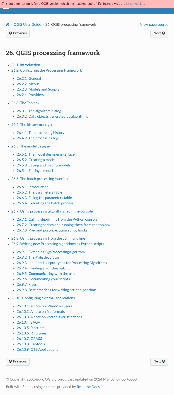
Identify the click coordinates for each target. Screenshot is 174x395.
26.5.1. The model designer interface (46, 154)
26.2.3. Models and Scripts (38, 89)
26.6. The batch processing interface (40, 179)
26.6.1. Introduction (32, 187)
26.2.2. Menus (28, 84)
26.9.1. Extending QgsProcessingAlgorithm (51, 252)
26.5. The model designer (31, 146)
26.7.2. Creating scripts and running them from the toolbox (64, 225)
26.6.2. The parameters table (39, 192)
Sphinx (27, 387)
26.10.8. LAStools (31, 344)
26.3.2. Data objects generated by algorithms (52, 116)
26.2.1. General (29, 78)
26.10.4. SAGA (28, 322)
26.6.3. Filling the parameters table (44, 198)
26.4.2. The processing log (37, 138)
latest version (135, 3)
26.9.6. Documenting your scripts (43, 279)
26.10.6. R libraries (31, 333)
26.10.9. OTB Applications (37, 349)
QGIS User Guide (27, 24)
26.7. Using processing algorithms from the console (52, 211)
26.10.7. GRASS (29, 339)
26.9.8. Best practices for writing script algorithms (57, 290)
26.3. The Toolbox (25, 103)
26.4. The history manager (32, 124)
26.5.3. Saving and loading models (43, 165)
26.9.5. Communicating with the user (46, 274)
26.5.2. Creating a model (36, 160)
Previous (19, 33)
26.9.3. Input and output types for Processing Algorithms (62, 263)
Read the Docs (88, 387)
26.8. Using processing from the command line (48, 238)
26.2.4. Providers (30, 95)
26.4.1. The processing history (40, 133)
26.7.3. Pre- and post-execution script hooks (52, 230)
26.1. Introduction (25, 65)
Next (157, 33)
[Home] (7, 24)
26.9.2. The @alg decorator (38, 257)
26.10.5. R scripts (30, 328)
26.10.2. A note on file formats (41, 311)
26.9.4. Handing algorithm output (43, 268)
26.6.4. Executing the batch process (45, 203)
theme (51, 387)
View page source (154, 24)
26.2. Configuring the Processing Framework (46, 70)
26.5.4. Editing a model (35, 171)
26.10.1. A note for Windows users (44, 306)
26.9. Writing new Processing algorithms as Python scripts (57, 244)
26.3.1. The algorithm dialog (39, 111)
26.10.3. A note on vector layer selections (49, 317)
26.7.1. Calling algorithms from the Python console (57, 219)
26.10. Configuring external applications (43, 298)
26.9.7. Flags (27, 284)
